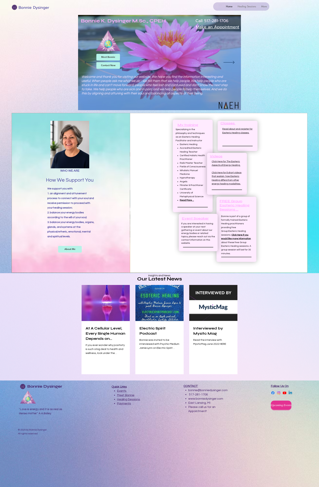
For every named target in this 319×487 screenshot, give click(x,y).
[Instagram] (279, 393)
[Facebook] (273, 393)
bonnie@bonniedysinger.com (208, 390)
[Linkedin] (290, 393)
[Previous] (90, 62)
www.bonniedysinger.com (205, 398)
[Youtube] (284, 393)
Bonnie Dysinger (34, 7)
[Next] (229, 62)
